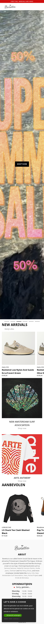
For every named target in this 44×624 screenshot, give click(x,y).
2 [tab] (12, 321)
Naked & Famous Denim (26, 568)
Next (40, 164)
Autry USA (30, 573)
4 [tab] (25, 321)
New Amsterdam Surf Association (20, 574)
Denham (13, 571)
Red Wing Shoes (25, 571)
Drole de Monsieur (21, 578)
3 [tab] (18, 321)
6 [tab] (37, 321)
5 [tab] (31, 321)
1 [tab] (6, 321)
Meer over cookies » (12, 619)
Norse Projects (33, 575)
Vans (25, 575)
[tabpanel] (22, 163)
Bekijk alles (9, 329)
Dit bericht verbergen (14, 615)
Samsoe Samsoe (10, 568)
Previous (4, 164)
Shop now (22, 164)
